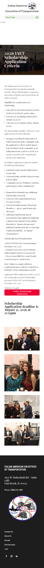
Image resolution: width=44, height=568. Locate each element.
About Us (7, 536)
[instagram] (11, 556)
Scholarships (9, 545)
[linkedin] (17, 556)
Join (6, 549)
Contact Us (8, 532)
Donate (7, 540)
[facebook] (6, 556)
